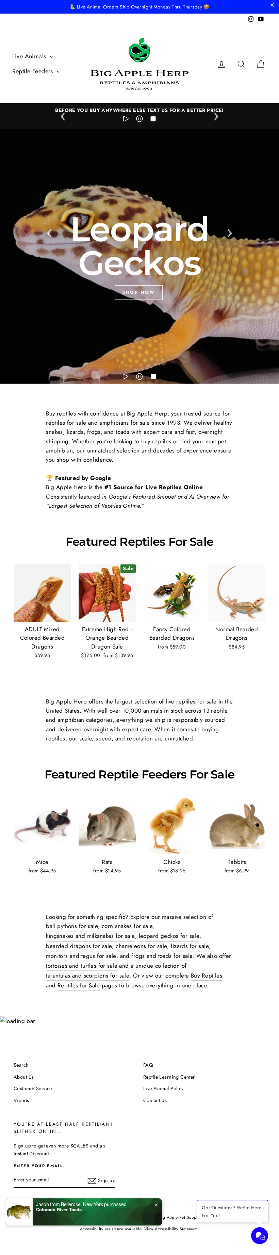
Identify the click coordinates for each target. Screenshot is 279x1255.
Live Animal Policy (163, 1088)
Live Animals (30, 56)
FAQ (148, 1065)
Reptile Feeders (33, 71)
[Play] (126, 120)
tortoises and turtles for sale (81, 966)
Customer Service (33, 1088)
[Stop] (153, 120)
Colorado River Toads (59, 1209)
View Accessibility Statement (171, 1229)
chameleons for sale (141, 946)
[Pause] (139, 120)
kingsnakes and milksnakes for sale (90, 936)
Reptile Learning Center (169, 1077)
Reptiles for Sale (79, 985)
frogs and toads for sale (162, 956)
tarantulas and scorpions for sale (87, 975)
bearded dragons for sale (79, 946)
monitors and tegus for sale (81, 956)
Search (21, 1065)
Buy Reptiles (206, 975)
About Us (24, 1077)
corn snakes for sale (127, 926)
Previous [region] (63, 114)
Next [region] (216, 114)
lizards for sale (190, 946)
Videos (21, 1100)
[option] (139, 110)
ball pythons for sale (72, 926)
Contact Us (155, 1100)
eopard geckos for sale (169, 936)
